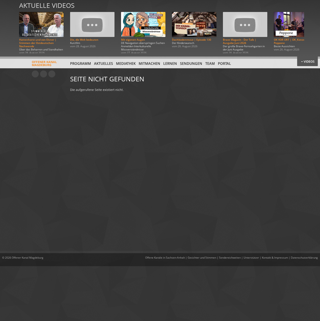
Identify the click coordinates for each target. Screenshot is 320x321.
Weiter (312, 26)
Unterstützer (251, 257)
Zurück (8, 26)
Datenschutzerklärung (304, 257)
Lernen (170, 63)
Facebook (43, 73)
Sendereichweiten (230, 257)
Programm (80, 63)
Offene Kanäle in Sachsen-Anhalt (165, 257)
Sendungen (191, 63)
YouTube (35, 73)
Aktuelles (103, 63)
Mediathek (126, 63)
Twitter (51, 73)
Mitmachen (149, 63)
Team (210, 63)
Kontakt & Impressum (275, 257)
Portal (224, 63)
